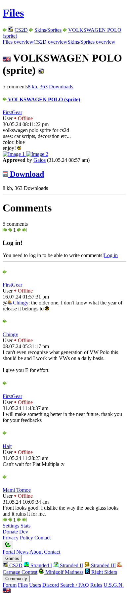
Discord (50, 585)
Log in (111, 255)
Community (16, 578)
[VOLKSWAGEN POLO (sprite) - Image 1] (14, 154)
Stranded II (71, 565)
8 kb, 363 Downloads (50, 86)
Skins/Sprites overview (91, 42)
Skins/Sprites (48, 30)
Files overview (18, 42)
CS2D (21, 30)
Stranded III (103, 565)
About (36, 552)
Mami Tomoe (17, 490)
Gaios (39, 160)
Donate (10, 531)
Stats (25, 525)
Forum (10, 585)
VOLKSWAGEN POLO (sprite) (43, 99)
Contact (42, 537)
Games (12, 558)
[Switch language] (7, 591)
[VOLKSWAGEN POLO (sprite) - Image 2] (37, 154)
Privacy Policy (18, 537)
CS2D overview (50, 42)
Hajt (7, 446)
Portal (9, 552)
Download (26, 174)
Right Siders (103, 572)
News (22, 552)
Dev (23, 531)
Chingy (20, 302)
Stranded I (40, 565)
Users (35, 585)
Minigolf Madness (63, 572)
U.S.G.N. (114, 585)
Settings (11, 525)
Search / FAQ (74, 585)
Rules (96, 585)
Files (13, 13)
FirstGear (12, 112)
